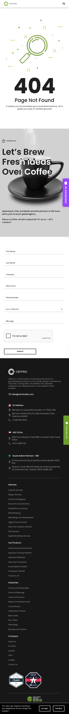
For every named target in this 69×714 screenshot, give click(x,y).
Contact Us (13, 664)
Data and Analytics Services (20, 527)
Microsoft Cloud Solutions (19, 504)
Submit (20, 351)
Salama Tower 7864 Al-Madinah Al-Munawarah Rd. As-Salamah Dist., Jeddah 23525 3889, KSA (36, 468)
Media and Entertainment (19, 602)
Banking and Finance (17, 629)
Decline (58, 708)
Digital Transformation (17, 522)
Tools (10, 655)
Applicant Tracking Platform (20, 553)
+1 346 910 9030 (19, 420)
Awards (11, 651)
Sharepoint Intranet (16, 571)
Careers (11, 660)
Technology (13, 625)
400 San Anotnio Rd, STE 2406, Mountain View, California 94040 (33, 414)
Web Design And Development (21, 518)
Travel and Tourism (16, 597)
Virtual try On (13, 576)
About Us (12, 642)
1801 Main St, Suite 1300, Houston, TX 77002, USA (34, 410)
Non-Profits (13, 620)
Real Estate (13, 616)
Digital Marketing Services (19, 536)
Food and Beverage (16, 593)
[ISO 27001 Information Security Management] (34, 699)
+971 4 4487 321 (19, 443)
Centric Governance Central (20, 548)
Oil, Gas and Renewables (18, 588)
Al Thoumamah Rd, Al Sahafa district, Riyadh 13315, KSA (36, 461)
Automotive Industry (17, 611)
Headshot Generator (16, 557)
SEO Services (13, 531)
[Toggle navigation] (63, 3)
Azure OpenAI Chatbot (17, 567)
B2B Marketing (14, 513)
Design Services (15, 495)
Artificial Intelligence (17, 499)
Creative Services (15, 490)
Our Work (12, 646)
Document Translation (17, 562)
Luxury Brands (14, 606)
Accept (44, 708)
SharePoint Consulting (17, 508)
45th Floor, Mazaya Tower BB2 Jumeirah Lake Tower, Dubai (36, 438)
